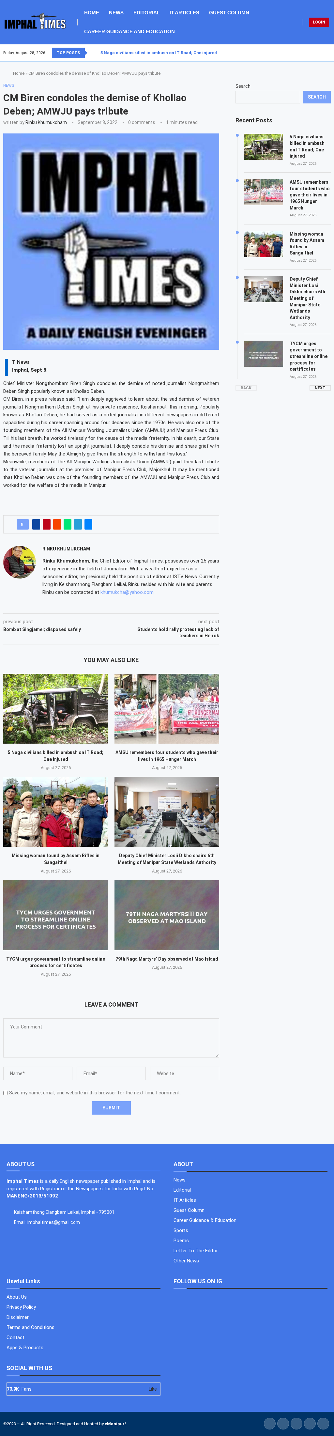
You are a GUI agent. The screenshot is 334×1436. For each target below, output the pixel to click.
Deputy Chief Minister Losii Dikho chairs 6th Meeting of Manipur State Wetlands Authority (307, 298)
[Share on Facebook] (36, 524)
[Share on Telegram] (78, 524)
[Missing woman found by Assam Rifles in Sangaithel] (55, 812)
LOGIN (319, 22)
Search (242, 86)
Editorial (146, 12)
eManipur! (115, 1423)
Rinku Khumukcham (46, 122)
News (116, 12)
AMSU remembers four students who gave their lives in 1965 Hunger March (310, 194)
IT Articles (184, 12)
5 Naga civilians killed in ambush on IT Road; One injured (158, 52)
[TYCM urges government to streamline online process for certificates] (55, 915)
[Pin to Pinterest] (47, 524)
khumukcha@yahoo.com (127, 592)
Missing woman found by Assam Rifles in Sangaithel (307, 243)
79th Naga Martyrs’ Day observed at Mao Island (166, 959)
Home (91, 12)
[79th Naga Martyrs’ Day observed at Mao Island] (166, 915)
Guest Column (229, 12)
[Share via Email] (88, 524)
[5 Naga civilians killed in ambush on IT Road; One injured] (55, 709)
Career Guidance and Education (129, 31)
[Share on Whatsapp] (67, 524)
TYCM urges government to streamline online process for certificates (308, 356)
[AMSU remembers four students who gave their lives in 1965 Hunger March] (166, 709)
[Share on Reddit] (57, 524)
